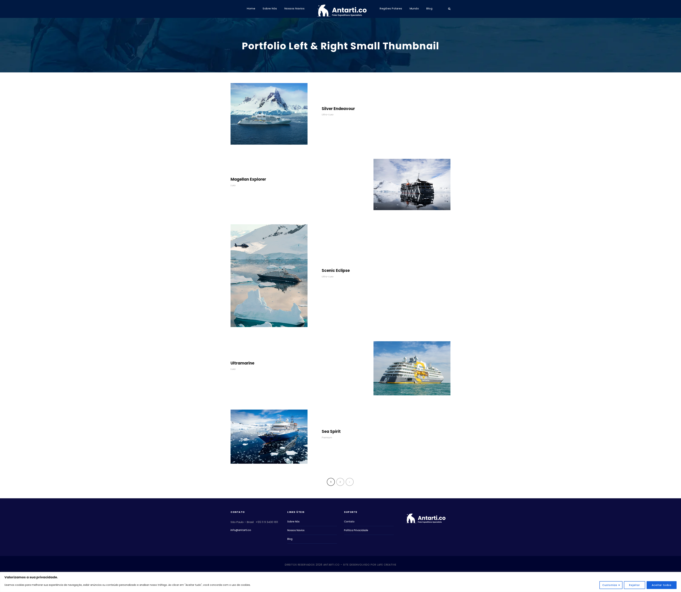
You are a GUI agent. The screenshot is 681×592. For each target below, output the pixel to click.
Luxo (233, 185)
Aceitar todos (661, 585)
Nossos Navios (294, 8)
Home (251, 8)
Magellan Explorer (248, 179)
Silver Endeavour (338, 108)
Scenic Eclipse (336, 270)
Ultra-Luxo (327, 114)
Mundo (414, 8)
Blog (429, 8)
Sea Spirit (331, 431)
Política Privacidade (356, 530)
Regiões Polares (391, 8)
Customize (609, 585)
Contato (349, 521)
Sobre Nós (270, 8)
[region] (340, 582)
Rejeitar (634, 585)
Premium (327, 437)
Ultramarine (242, 363)
